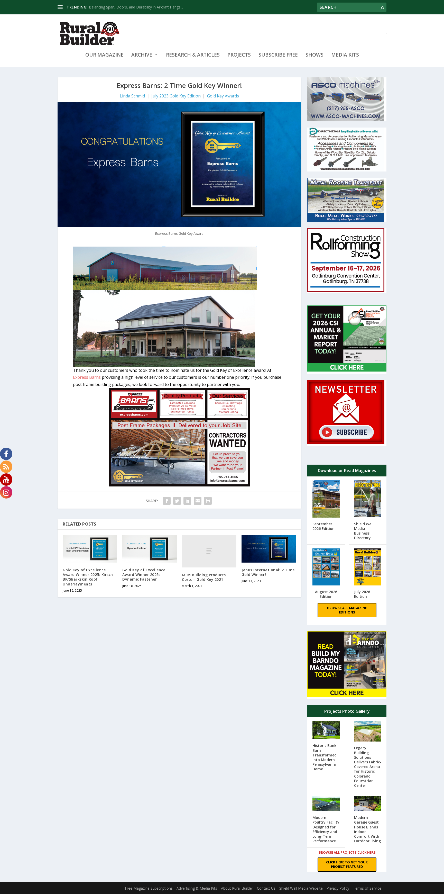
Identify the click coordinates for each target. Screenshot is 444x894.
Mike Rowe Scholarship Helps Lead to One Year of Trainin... (138, 7)
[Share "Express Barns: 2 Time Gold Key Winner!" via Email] (197, 501)
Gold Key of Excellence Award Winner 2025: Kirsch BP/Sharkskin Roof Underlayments (88, 576)
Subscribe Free (278, 55)
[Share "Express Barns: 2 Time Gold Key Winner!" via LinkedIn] (187, 501)
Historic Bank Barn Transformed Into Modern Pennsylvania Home (324, 757)
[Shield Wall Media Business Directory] (368, 499)
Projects (239, 55)
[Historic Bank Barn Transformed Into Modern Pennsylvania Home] (326, 730)
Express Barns (87, 377)
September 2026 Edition (323, 526)
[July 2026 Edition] (368, 567)
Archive (141, 55)
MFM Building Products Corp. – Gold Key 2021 (204, 577)
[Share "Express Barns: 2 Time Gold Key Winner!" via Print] (208, 501)
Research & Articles (193, 55)
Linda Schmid (132, 96)
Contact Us (266, 888)
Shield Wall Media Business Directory (364, 530)
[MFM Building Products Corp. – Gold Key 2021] (209, 551)
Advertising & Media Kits (197, 888)
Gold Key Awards (223, 96)
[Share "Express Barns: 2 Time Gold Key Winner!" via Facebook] (167, 501)
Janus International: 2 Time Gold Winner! (268, 572)
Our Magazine (104, 55)
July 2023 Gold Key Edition (176, 96)
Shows (314, 55)
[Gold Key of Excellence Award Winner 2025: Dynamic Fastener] (149, 549)
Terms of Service (367, 888)
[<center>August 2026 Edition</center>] (326, 567)
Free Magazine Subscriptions (149, 888)
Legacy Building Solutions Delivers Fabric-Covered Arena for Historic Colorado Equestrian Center (367, 766)
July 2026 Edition (362, 594)
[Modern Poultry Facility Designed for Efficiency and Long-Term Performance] (326, 804)
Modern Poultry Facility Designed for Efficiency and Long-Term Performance (325, 829)
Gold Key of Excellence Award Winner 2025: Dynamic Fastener (143, 574)
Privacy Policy (338, 888)
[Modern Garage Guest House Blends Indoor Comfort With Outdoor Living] (368, 804)
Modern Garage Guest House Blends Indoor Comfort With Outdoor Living (367, 829)
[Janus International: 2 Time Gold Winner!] (269, 549)
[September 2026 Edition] (326, 499)
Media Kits (345, 55)
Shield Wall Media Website (301, 888)
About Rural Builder (237, 888)
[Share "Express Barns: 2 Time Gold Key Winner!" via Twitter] (177, 501)
